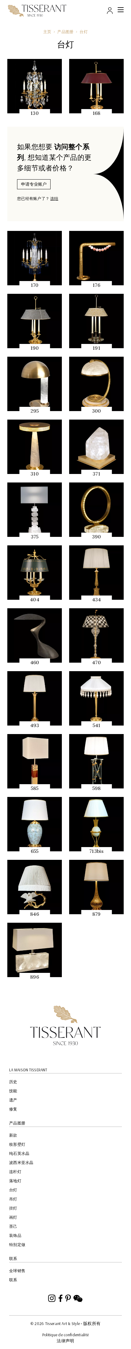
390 (96, 537)
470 (96, 662)
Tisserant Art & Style (37, 11)
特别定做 (17, 1244)
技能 (13, 1090)
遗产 (13, 1099)
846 (34, 914)
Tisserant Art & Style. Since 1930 (65, 1025)
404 (34, 599)
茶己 (13, 1226)
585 (35, 788)
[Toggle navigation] (121, 10)
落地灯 (15, 1180)
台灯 (84, 31)
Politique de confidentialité (65, 1334)
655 (35, 851)
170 (35, 285)
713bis (96, 851)
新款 (13, 1135)
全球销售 (17, 1270)
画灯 (13, 1217)
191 (96, 348)
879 (96, 914)
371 (96, 474)
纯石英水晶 (19, 1153)
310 (34, 474)
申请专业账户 (34, 184)
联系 (13, 1279)
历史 (13, 1081)
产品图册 (65, 31)
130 (34, 113)
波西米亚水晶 (21, 1162)
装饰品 (15, 1235)
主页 (47, 31)
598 (96, 788)
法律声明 (65, 1341)
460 (34, 662)
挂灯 (13, 1208)
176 (96, 285)
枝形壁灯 (17, 1144)
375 (35, 537)
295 (34, 411)
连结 (54, 198)
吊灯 (13, 1198)
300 (96, 411)
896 (34, 977)
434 (96, 599)
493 (34, 725)
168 (97, 113)
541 (97, 725)
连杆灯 (15, 1171)
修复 (13, 1109)
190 (34, 348)
